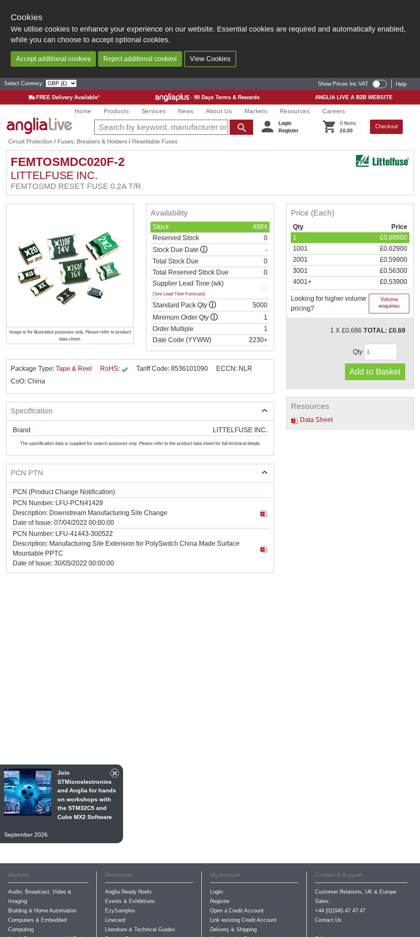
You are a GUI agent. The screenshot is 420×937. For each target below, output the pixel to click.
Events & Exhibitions (130, 901)
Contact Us (328, 920)
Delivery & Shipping (233, 929)
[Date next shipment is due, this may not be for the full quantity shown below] (204, 249)
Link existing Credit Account (243, 920)
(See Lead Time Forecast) (179, 293)
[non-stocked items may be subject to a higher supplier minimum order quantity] (212, 305)
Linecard (115, 920)
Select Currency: (25, 83)
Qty (358, 351)
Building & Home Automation (42, 911)
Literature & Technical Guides (140, 929)
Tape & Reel (74, 368)
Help (401, 84)
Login (284, 123)
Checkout (386, 126)
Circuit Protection (30, 141)
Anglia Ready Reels (128, 892)
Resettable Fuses (155, 141)
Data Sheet (315, 419)
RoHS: (110, 368)
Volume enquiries (389, 302)
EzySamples (120, 911)
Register (288, 131)
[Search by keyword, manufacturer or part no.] (173, 127)
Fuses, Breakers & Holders (92, 141)
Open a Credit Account (237, 911)
